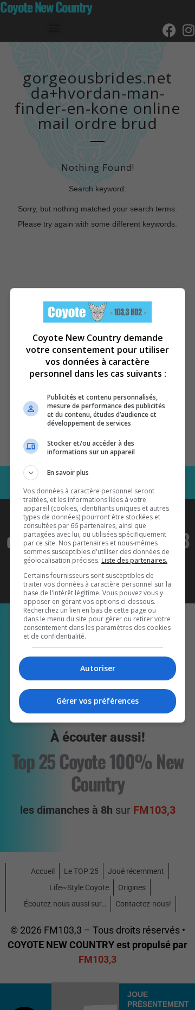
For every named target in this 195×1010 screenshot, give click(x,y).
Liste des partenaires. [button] (134, 560)
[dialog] (97, 505)
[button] (97, 472)
